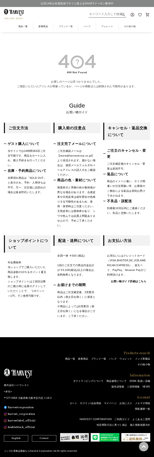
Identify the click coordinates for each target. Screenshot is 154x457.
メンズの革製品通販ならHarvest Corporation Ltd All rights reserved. (41, 451)
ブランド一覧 (98, 358)
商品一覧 (23, 26)
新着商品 (43, 26)
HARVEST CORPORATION (96, 419)
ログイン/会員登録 (90, 403)
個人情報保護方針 (140, 424)
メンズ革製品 (142, 358)
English (16, 438)
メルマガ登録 (142, 403)
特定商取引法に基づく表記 (112, 424)
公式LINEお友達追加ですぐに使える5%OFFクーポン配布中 (77, 3)
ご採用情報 (133, 386)
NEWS (146, 386)
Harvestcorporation (21, 407)
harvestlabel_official (21, 421)
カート (73, 403)
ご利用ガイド (122, 419)
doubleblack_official (21, 427)
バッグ (113, 358)
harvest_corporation (21, 414)
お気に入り (125, 403)
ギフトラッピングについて (88, 381)
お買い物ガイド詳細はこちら (128, 281)
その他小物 (143, 364)
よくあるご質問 (141, 419)
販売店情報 (118, 386)
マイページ (110, 403)
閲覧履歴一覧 (142, 408)
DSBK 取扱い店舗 (140, 381)
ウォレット (125, 358)
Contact (44, 438)
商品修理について (116, 381)
